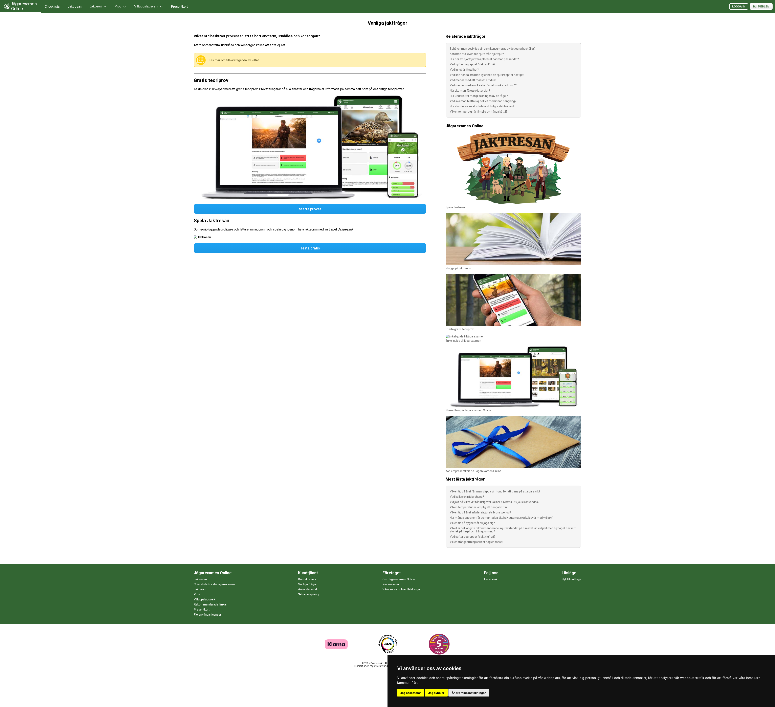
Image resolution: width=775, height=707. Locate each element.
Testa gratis (310, 248)
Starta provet (310, 209)
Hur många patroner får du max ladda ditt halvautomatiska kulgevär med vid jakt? (502, 517)
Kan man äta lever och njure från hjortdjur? (477, 54)
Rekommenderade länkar (210, 604)
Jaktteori (199, 589)
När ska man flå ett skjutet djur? (470, 90)
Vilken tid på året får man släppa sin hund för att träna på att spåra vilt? (495, 491)
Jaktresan (75, 6)
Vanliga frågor (307, 584)
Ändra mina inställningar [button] (469, 692)
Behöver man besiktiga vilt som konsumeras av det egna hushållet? (492, 48)
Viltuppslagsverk (204, 599)
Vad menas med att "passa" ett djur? (473, 80)
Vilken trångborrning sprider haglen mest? (476, 542)
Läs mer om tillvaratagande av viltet (234, 60)
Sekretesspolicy (308, 594)
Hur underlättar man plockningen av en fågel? (479, 95)
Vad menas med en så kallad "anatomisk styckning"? (483, 85)
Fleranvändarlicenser (207, 614)
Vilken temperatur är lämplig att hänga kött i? (478, 111)
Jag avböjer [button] (436, 692)
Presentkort (179, 6)
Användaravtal (307, 589)
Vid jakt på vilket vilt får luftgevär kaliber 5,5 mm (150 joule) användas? (494, 502)
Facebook (490, 579)
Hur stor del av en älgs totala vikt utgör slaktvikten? (482, 106)
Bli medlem (761, 6)
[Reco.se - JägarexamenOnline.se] (388, 644)
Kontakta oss (307, 579)
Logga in (738, 6)
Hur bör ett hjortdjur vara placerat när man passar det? (484, 59)
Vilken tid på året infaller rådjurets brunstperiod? (480, 512)
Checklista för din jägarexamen (214, 584)
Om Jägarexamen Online (398, 579)
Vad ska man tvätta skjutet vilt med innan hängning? (483, 101)
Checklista (52, 6)
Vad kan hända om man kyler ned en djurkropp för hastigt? (487, 74)
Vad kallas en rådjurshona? (467, 496)
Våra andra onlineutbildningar (401, 589)
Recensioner (390, 584)
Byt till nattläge (571, 579)
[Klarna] (336, 648)
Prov (197, 594)
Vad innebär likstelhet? (464, 69)
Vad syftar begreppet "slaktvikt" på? (472, 64)
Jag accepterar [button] (410, 692)
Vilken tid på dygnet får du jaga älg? (472, 523)
